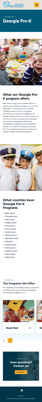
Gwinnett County (11, 235)
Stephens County (11, 251)
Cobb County (10, 219)
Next (10, 340)
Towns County (10, 254)
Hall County (9, 241)
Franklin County (10, 232)
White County (10, 257)
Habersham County (12, 238)
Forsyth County (10, 229)
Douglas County (10, 222)
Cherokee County (11, 216)
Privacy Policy (21, 396)
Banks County (10, 213)
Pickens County (10, 248)
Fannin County (10, 226)
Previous (4, 340)
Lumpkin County (11, 245)
